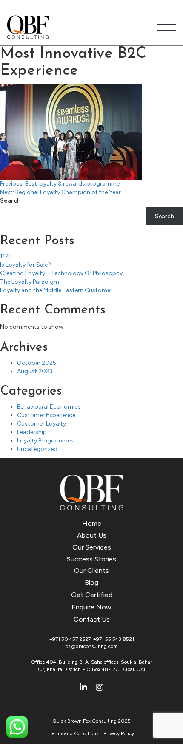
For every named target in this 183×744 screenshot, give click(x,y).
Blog (91, 582)
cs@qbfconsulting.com (92, 646)
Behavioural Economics (49, 406)
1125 (6, 256)
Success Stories (91, 559)
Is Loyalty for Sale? (25, 264)
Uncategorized (37, 449)
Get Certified (91, 595)
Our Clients (91, 570)
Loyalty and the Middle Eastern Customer (56, 290)
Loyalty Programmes (45, 440)
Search (10, 200)
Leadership (32, 432)
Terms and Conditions (73, 733)
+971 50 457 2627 (70, 639)
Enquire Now (91, 607)
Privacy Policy (118, 733)
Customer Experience (46, 415)
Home (91, 523)
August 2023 (35, 371)
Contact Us (92, 619)
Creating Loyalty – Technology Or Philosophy (61, 273)
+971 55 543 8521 (113, 639)
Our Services (91, 547)
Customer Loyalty (41, 423)
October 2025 (36, 362)
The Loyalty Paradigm (29, 281)
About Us (91, 535)
